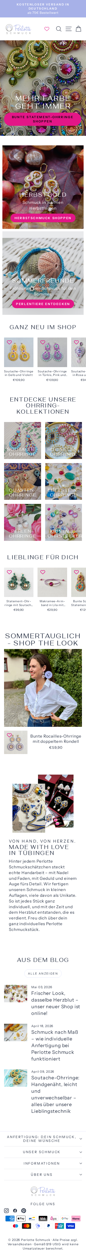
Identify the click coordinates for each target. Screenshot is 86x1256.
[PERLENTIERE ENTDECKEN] (43, 273)
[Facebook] (15, 1211)
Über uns (42, 1174)
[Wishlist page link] (49, 28)
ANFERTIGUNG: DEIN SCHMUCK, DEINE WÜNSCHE (42, 1139)
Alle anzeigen (43, 973)
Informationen (42, 1163)
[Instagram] (6, 1211)
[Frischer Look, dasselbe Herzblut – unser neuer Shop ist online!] (15, 993)
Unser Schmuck (42, 1152)
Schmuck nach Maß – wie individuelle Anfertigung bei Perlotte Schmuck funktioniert (54, 1045)
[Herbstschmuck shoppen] (43, 187)
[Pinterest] (23, 1211)
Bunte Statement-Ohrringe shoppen (42, 119)
